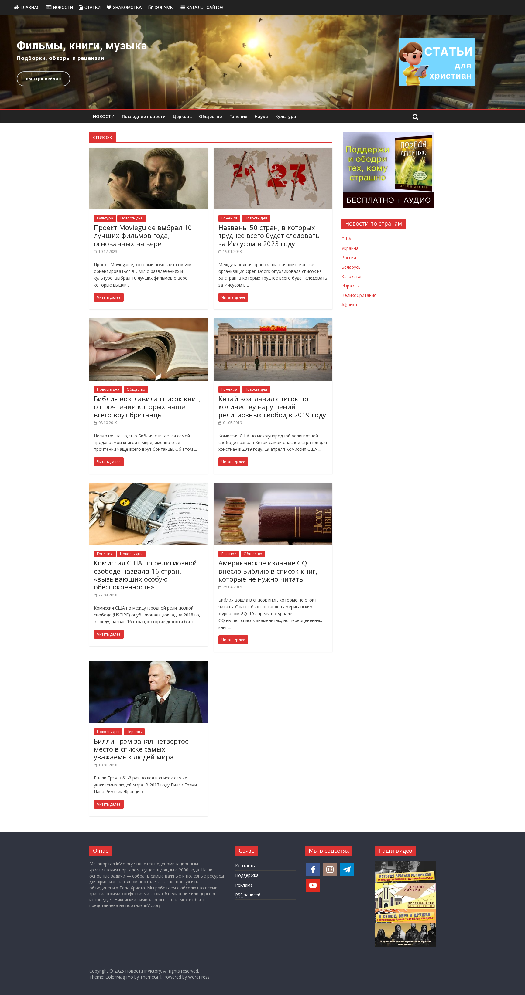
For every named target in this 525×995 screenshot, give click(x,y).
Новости (63, 7)
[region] (262, 62)
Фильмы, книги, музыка (82, 45)
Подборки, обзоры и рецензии (60, 58)
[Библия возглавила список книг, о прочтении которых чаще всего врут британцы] (148, 322)
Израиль (350, 286)
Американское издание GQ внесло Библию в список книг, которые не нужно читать (267, 570)
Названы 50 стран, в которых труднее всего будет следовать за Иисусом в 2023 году (269, 235)
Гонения (238, 116)
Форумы (164, 7)
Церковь (182, 116)
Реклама (244, 885)
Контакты (245, 865)
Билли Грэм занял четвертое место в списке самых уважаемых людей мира (141, 749)
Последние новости (144, 116)
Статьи (92, 7)
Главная (30, 7)
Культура (285, 116)
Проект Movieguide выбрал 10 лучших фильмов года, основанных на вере (143, 235)
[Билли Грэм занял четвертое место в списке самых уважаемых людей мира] (148, 664)
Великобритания (358, 295)
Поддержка (247, 875)
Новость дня (131, 218)
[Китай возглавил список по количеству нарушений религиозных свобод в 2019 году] (273, 322)
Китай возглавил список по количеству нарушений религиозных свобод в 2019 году (272, 406)
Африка (349, 304)
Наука (261, 116)
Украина (350, 248)
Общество (210, 116)
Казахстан (352, 276)
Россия (348, 257)
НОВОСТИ (104, 116)
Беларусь (351, 267)
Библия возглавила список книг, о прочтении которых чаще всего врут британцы (147, 406)
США (346, 239)
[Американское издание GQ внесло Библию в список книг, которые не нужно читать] (273, 486)
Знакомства (127, 7)
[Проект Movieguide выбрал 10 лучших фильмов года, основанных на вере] (148, 151)
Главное (228, 553)
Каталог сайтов (205, 7)
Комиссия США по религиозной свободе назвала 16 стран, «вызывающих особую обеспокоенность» (145, 574)
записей (247, 895)
